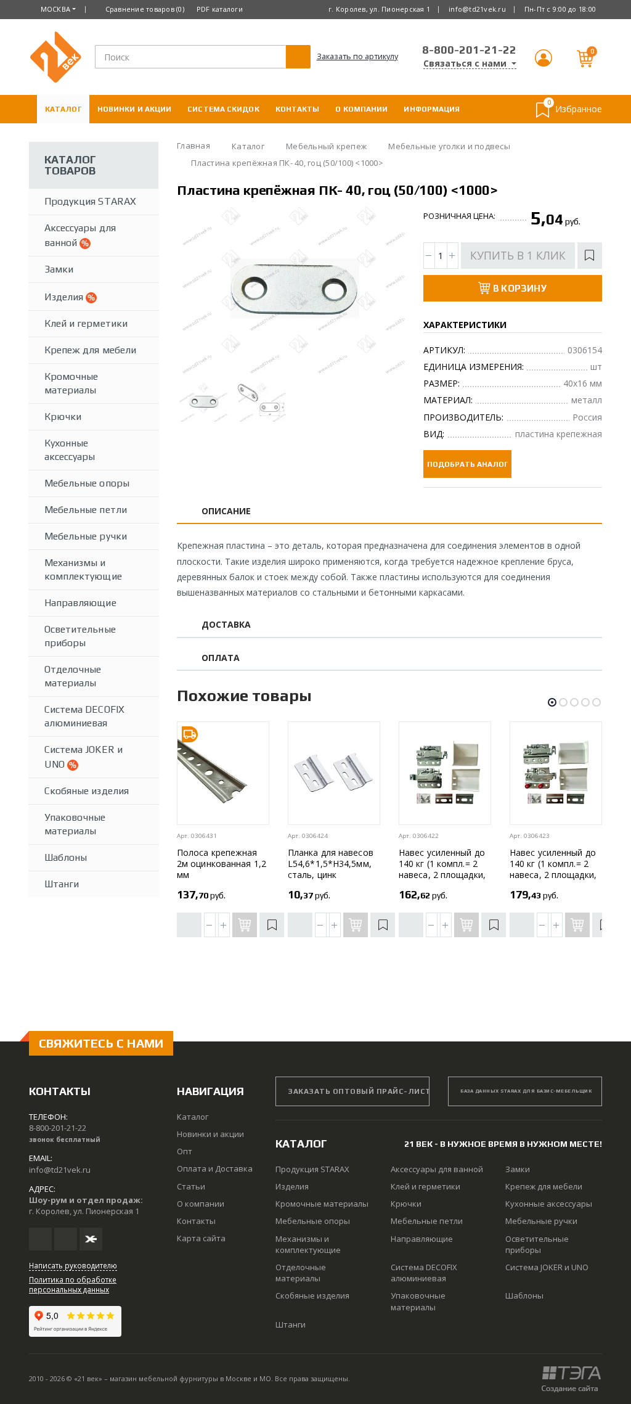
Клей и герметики (86, 323)
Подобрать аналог (467, 464)
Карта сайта (201, 1238)
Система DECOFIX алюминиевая (84, 716)
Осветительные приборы (80, 636)
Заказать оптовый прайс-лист (358, 1091)
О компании (361, 109)
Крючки (62, 416)
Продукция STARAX (90, 201)
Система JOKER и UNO (83, 757)
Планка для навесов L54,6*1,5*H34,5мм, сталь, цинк (330, 864)
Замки (58, 269)
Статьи (191, 1186)
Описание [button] (226, 511)
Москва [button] (56, 9)
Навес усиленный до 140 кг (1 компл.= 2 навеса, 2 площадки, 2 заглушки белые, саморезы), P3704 (442, 875)
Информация (432, 109)
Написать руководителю (73, 1265)
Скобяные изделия (86, 791)
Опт (184, 1151)
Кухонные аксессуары (70, 449)
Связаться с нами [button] (466, 63)
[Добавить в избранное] (589, 255)
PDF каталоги (220, 9)
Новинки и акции (134, 109)
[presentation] (197, 291)
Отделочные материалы (73, 676)
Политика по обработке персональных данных (72, 1284)
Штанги (61, 884)
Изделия (65, 297)
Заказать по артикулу (357, 56)
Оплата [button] (221, 658)
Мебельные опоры (86, 483)
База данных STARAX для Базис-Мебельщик (526, 1091)
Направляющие (80, 603)
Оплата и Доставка (87, 137)
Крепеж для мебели (90, 350)
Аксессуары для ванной (80, 235)
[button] (543, 63)
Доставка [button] (226, 625)
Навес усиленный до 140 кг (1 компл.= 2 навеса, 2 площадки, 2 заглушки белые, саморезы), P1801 (553, 875)
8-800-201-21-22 (469, 49)
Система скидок (223, 109)
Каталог (63, 109)
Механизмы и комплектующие (83, 569)
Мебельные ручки (85, 536)
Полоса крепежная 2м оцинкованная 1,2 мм (221, 864)
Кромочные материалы (71, 383)
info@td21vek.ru (477, 9)
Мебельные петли (85, 509)
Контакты (297, 109)
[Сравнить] (189, 925)
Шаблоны (65, 857)
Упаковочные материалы (75, 824)
